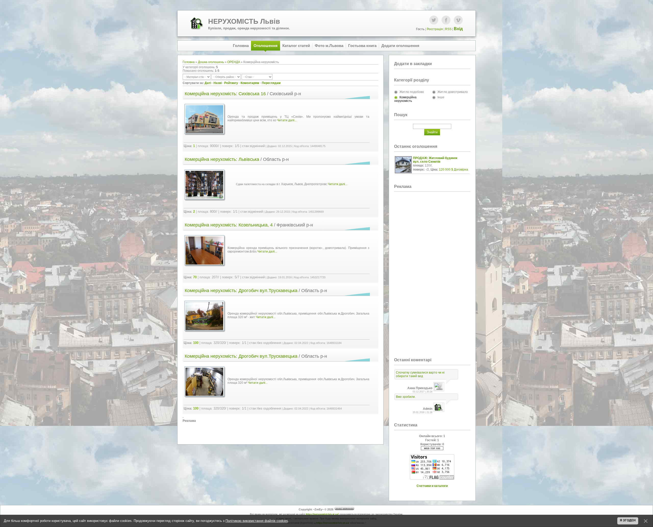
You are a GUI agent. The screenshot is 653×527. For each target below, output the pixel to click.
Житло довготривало (452, 92)
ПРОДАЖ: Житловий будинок (435, 158)
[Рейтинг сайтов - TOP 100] (432, 449)
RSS (448, 29)
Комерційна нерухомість (405, 99)
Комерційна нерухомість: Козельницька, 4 (229, 224)
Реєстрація (435, 29)
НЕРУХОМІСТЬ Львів (244, 21)
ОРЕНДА (233, 62)
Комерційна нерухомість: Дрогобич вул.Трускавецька (241, 290)
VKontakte (458, 20)
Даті (208, 83)
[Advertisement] (280, 430)
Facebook (446, 20)
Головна (189, 62)
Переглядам (271, 83)
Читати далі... (287, 120)
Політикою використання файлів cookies (256, 521)
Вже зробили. (406, 397)
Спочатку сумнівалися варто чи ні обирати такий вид (420, 374)
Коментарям (250, 83)
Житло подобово (411, 92)
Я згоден (628, 520)
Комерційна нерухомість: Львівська (222, 159)
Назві (218, 83)
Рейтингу (231, 83)
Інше (440, 97)
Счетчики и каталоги (432, 486)
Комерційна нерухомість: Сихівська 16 (225, 93)
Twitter (433, 20)
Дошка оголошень (211, 62)
